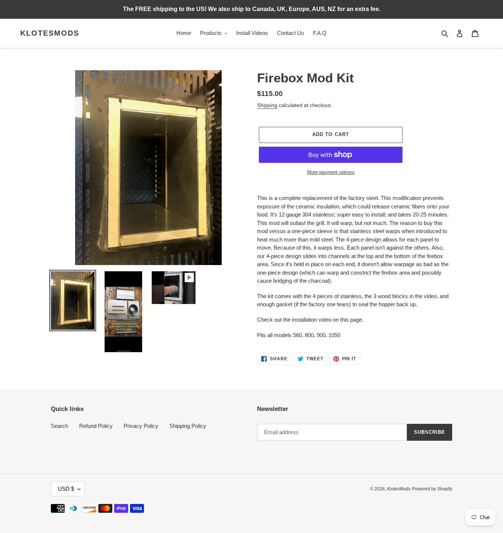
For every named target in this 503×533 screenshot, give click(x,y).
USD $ (66, 489)
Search (59, 426)
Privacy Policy (141, 426)
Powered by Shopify (432, 488)
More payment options (331, 172)
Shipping (267, 105)
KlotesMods (49, 33)
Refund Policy (96, 426)
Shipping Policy (187, 426)
